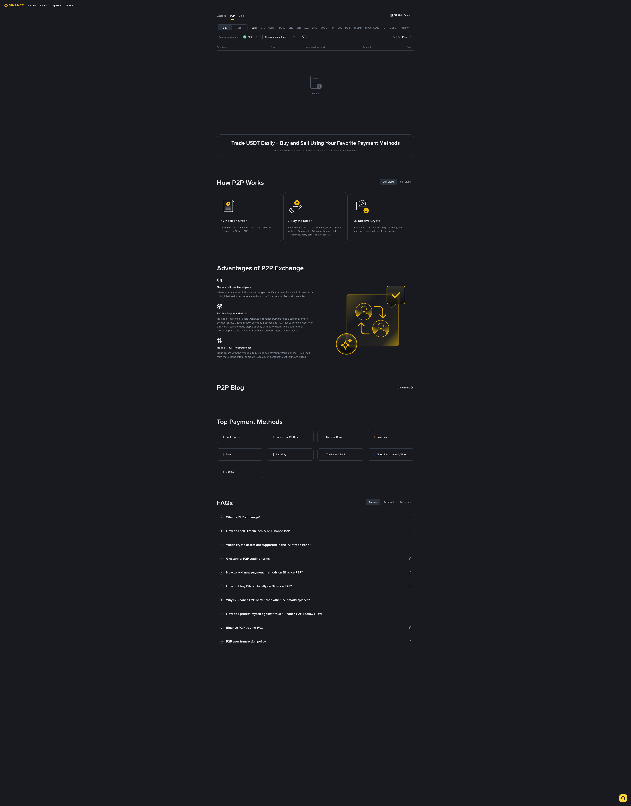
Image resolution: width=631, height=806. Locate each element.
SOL (340, 27)
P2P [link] (232, 15)
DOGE (323, 27)
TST (384, 27)
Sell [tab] (239, 27)
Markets (32, 5)
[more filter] (303, 37)
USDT (254, 27)
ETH (299, 27)
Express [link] (221, 15)
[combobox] (250, 37)
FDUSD (281, 27)
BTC (263, 27)
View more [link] (404, 387)
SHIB (314, 27)
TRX (332, 27)
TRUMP (358, 27)
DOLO (393, 27)
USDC (271, 27)
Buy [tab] (225, 27)
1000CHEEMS (372, 27)
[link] (240, 437)
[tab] (221, 16)
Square (55, 5)
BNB (291, 27)
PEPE (348, 27)
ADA (306, 27)
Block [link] (242, 15)
